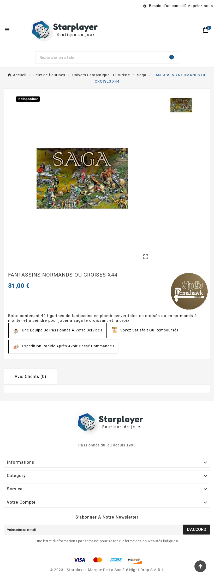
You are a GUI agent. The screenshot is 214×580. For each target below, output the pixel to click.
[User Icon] (195, 30)
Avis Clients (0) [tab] (30, 376)
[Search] (172, 57)
